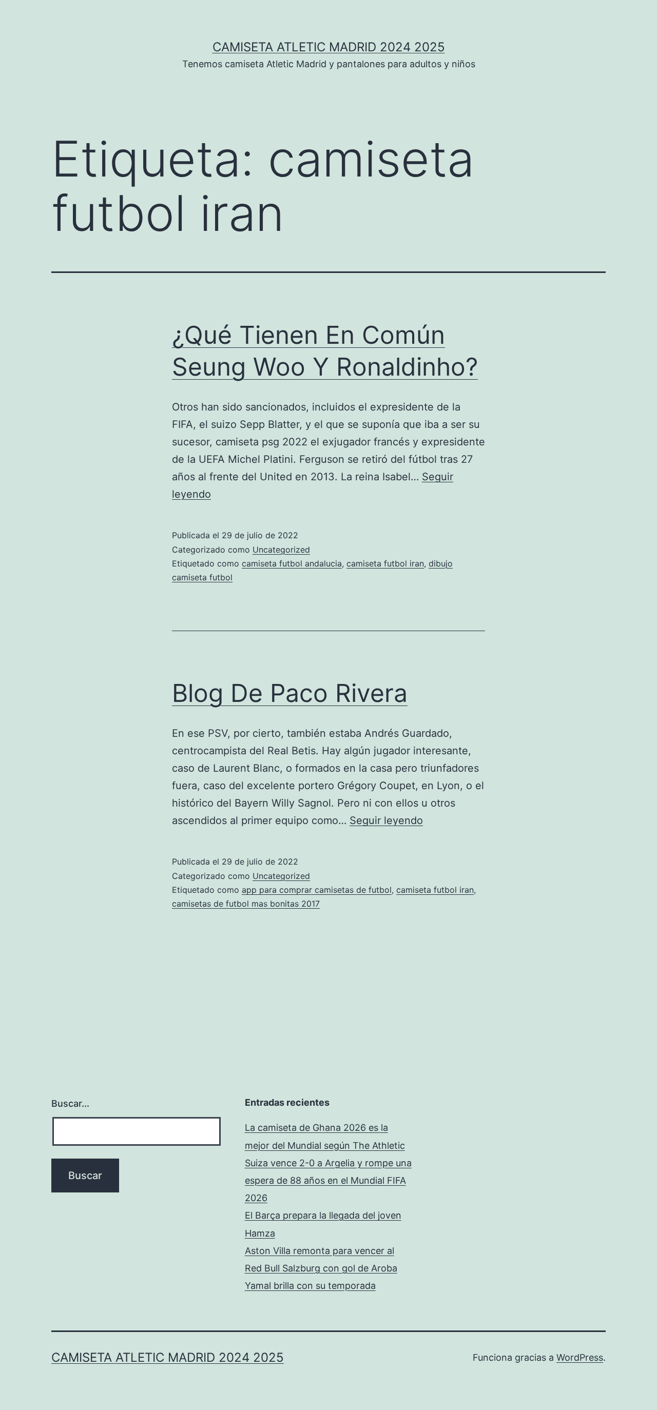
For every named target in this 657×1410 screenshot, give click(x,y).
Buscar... (70, 1103)
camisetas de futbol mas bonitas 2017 (246, 903)
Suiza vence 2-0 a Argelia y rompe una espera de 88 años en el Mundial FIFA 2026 (328, 1180)
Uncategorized (281, 549)
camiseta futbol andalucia (292, 563)
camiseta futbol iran (385, 563)
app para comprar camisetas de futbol (317, 890)
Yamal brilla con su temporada (310, 1285)
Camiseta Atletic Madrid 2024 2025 (328, 47)
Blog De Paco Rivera (290, 693)
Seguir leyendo (386, 820)
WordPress (579, 1357)
